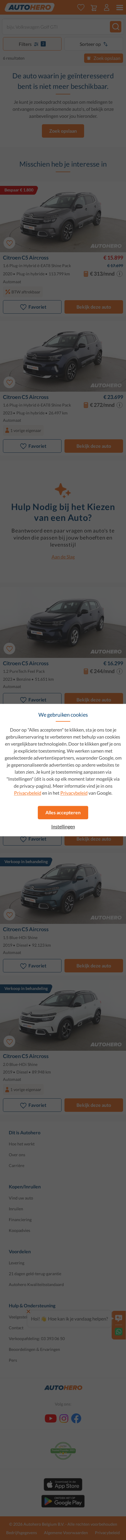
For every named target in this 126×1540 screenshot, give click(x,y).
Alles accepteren (63, 812)
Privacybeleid (27, 793)
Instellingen (63, 826)
